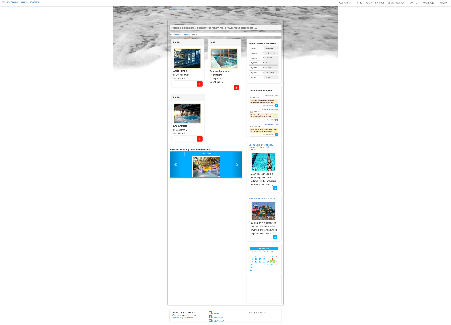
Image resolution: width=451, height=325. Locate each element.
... (272, 102)
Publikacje (428, 2)
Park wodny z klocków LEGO (262, 198)
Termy (358, 2)
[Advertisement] (225, 15)
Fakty (369, 2)
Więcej (444, 2)
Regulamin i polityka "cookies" (184, 317)
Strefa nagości (395, 2)
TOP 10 (413, 2)
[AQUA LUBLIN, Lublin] (187, 58)
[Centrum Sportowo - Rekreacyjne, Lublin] (224, 58)
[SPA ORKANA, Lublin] (187, 113)
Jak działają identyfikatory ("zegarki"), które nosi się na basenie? (262, 147)
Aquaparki (344, 2)
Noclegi (379, 2)
